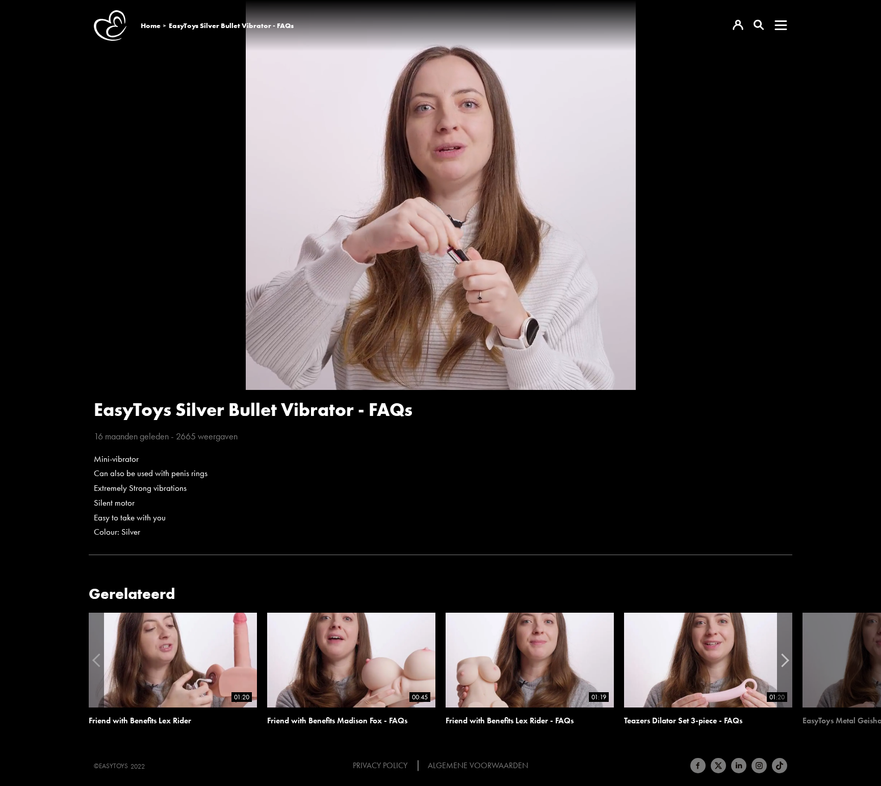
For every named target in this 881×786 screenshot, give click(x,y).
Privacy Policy (380, 766)
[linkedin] (738, 765)
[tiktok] (779, 765)
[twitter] (718, 765)
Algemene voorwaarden (478, 766)
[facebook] (698, 765)
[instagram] (759, 765)
